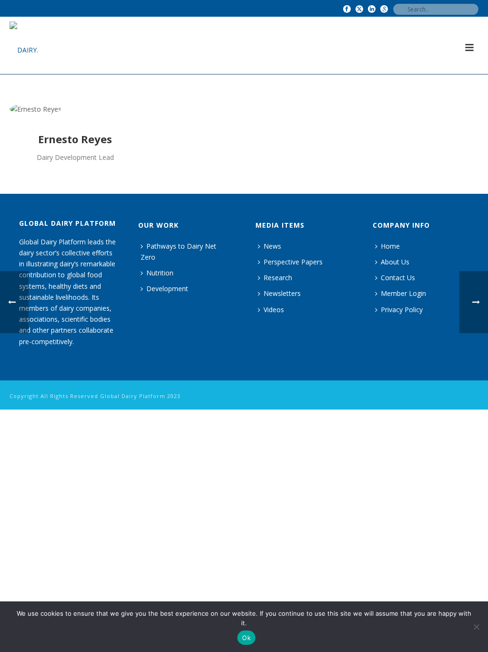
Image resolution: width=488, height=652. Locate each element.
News (272, 246)
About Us (395, 261)
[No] (476, 626)
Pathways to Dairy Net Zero (178, 252)
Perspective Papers (293, 261)
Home (390, 246)
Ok (246, 637)
